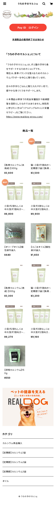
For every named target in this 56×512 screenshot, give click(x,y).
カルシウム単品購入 (12, 443)
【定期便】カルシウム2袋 (14, 462)
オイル (5, 481)
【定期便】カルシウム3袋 (14, 471)
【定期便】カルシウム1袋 (14, 452)
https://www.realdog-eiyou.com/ (24, 116)
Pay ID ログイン (28, 27)
